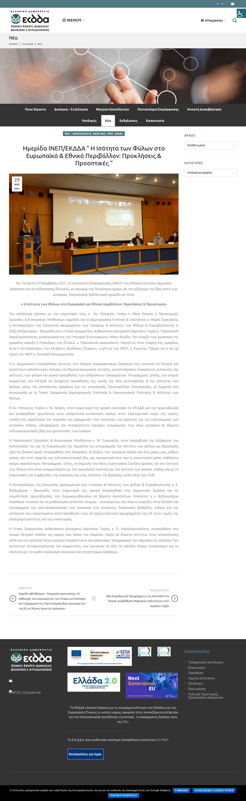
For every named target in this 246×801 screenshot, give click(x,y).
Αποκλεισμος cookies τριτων (214, 790)
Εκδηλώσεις (129, 120)
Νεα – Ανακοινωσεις (78, 133)
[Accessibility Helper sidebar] (241, 13)
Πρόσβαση (195, 673)
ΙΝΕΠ (110, 133)
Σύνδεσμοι (195, 683)
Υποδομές (89, 120)
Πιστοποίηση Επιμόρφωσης (158, 109)
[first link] (235, 20)
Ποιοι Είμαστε (35, 109)
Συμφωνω (181, 790)
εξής (125, 721)
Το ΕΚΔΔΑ (27, 44)
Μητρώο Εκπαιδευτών (112, 109)
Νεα (39, 44)
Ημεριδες (99, 133)
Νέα (108, 120)
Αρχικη (13, 44)
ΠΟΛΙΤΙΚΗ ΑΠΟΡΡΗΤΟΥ (123, 795)
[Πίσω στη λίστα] (94, 598)
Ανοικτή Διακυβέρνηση (204, 109)
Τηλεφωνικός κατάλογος (205, 662)
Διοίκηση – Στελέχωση (71, 109)
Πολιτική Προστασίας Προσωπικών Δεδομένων (205, 695)
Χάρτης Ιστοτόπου (201, 678)
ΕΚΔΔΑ (119, 133)
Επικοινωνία (155, 120)
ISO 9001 (162, 740)
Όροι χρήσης (197, 689)
